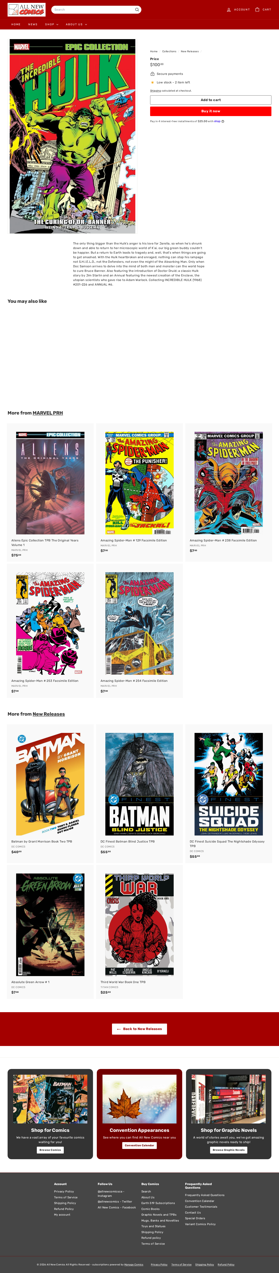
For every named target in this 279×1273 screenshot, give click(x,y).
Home (16, 24)
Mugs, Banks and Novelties (160, 1220)
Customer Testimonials (201, 1206)
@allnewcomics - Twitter (115, 1201)
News (33, 24)
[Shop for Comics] (50, 1099)
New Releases (190, 51)
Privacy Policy (64, 1191)
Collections (169, 51)
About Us (75, 24)
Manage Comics (133, 1264)
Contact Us (193, 1212)
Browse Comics (50, 1150)
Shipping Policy (65, 1203)
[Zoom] (72, 136)
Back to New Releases (142, 1029)
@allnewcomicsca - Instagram (111, 1194)
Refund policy (151, 1238)
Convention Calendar (139, 1145)
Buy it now (210, 111)
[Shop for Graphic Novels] (229, 1099)
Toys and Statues (153, 1226)
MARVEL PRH (48, 413)
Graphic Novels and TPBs (159, 1214)
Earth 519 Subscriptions (158, 1203)
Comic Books (150, 1209)
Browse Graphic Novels (229, 1150)
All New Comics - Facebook (117, 1207)
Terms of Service (65, 1197)
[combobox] (96, 10)
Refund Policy (64, 1209)
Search (146, 1191)
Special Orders (195, 1218)
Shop (50, 24)
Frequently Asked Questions (205, 1195)
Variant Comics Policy (200, 1224)
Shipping (155, 90)
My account (62, 1214)
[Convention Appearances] (139, 1099)
